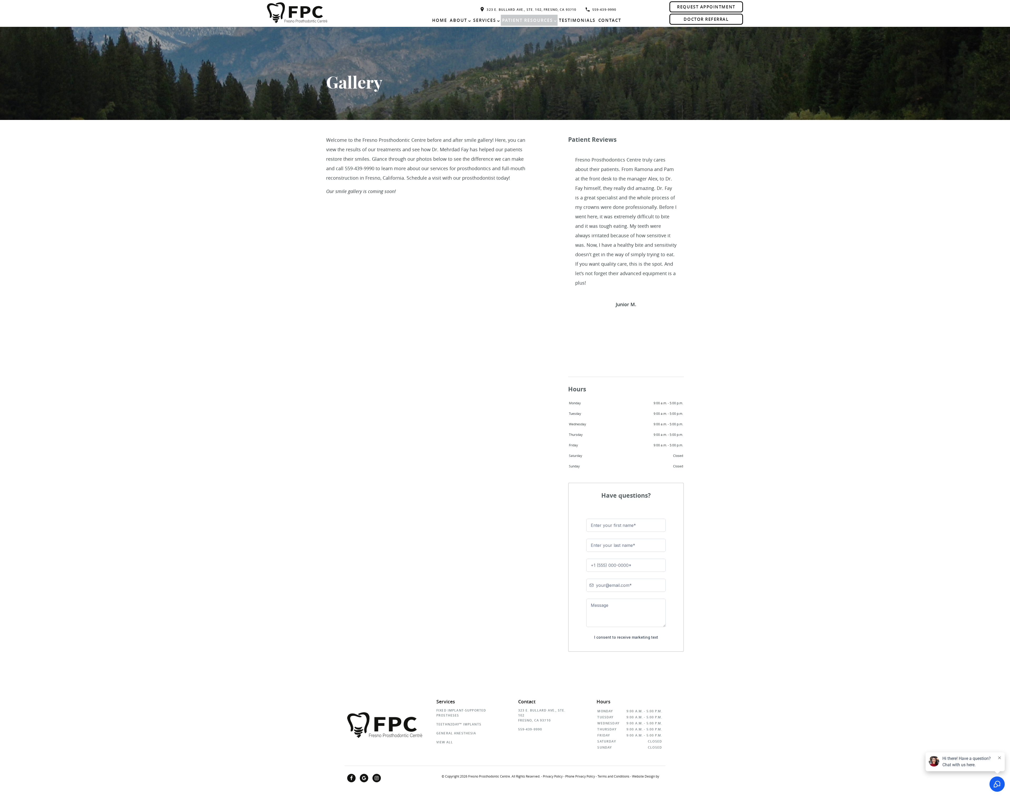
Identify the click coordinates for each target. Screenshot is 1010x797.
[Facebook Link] (351, 778)
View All (444, 742)
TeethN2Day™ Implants (458, 724)
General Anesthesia (456, 733)
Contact (610, 20)
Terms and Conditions (613, 776)
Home (439, 20)
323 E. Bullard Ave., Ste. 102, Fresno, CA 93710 (531, 9)
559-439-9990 (604, 9)
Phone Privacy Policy (580, 776)
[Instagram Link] (376, 778)
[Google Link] (364, 778)
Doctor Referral (706, 19)
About (458, 20)
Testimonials (577, 20)
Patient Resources (527, 20)
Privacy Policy (553, 776)
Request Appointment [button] (706, 7)
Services (484, 20)
